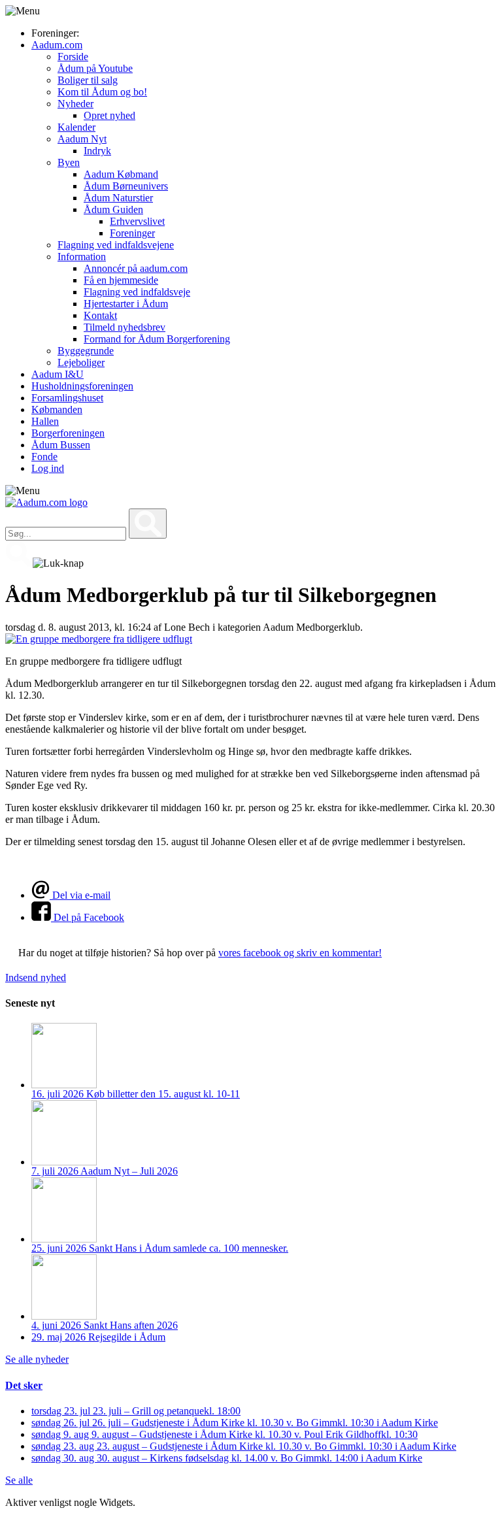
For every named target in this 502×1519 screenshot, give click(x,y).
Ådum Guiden (113, 209)
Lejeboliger (81, 362)
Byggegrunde (86, 350)
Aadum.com (56, 44)
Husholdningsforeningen (82, 386)
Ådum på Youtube (95, 68)
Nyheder (75, 103)
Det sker (23, 1385)
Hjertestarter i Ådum (126, 303)
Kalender (76, 127)
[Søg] (148, 524)
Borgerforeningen (68, 433)
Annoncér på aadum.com (136, 268)
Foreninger (132, 233)
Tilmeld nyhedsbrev (124, 327)
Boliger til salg (88, 80)
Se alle (19, 1480)
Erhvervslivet (137, 221)
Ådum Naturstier (118, 197)
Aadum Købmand (121, 174)
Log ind (47, 468)
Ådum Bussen (60, 444)
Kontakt (100, 315)
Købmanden (56, 409)
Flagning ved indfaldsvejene (116, 244)
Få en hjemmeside (121, 280)
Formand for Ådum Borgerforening (157, 338)
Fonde (44, 456)
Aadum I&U (57, 374)
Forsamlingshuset (67, 397)
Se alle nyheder (37, 1359)
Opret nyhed (109, 115)
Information (82, 256)
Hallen (45, 421)
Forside (73, 56)
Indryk (97, 150)
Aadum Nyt (82, 138)
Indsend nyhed (35, 977)
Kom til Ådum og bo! (102, 91)
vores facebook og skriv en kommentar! (300, 952)
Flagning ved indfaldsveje (137, 291)
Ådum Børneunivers (126, 186)
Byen (69, 162)
